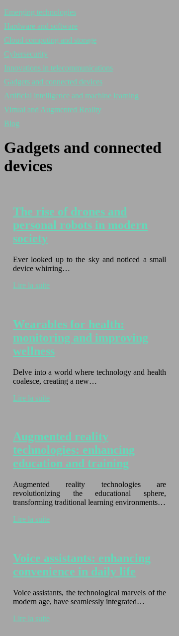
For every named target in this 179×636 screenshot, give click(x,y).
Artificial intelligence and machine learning (71, 95)
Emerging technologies (40, 12)
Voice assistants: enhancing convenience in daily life (82, 565)
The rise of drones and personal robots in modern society (80, 225)
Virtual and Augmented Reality (52, 109)
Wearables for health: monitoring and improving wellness (80, 337)
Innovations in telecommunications (58, 68)
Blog (11, 123)
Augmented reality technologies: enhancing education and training (74, 450)
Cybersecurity (26, 54)
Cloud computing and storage (50, 40)
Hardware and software (41, 26)
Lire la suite (31, 285)
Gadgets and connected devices (53, 81)
